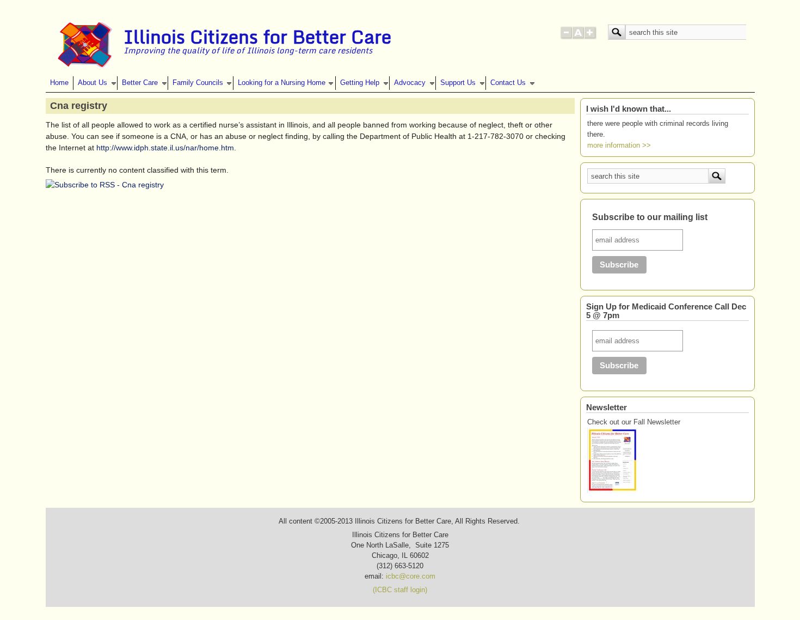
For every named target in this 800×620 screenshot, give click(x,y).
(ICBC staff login (399, 590)
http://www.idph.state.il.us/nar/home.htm (165, 147)
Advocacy (410, 83)
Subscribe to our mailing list (649, 217)
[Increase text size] (590, 37)
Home (59, 83)
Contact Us (508, 83)
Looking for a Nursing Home (281, 83)
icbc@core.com (410, 576)
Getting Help (359, 83)
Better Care (140, 83)
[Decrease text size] (566, 37)
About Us (92, 83)
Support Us (458, 83)
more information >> (619, 145)
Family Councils (198, 83)
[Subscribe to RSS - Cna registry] (105, 184)
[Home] (85, 65)
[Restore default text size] (578, 37)
